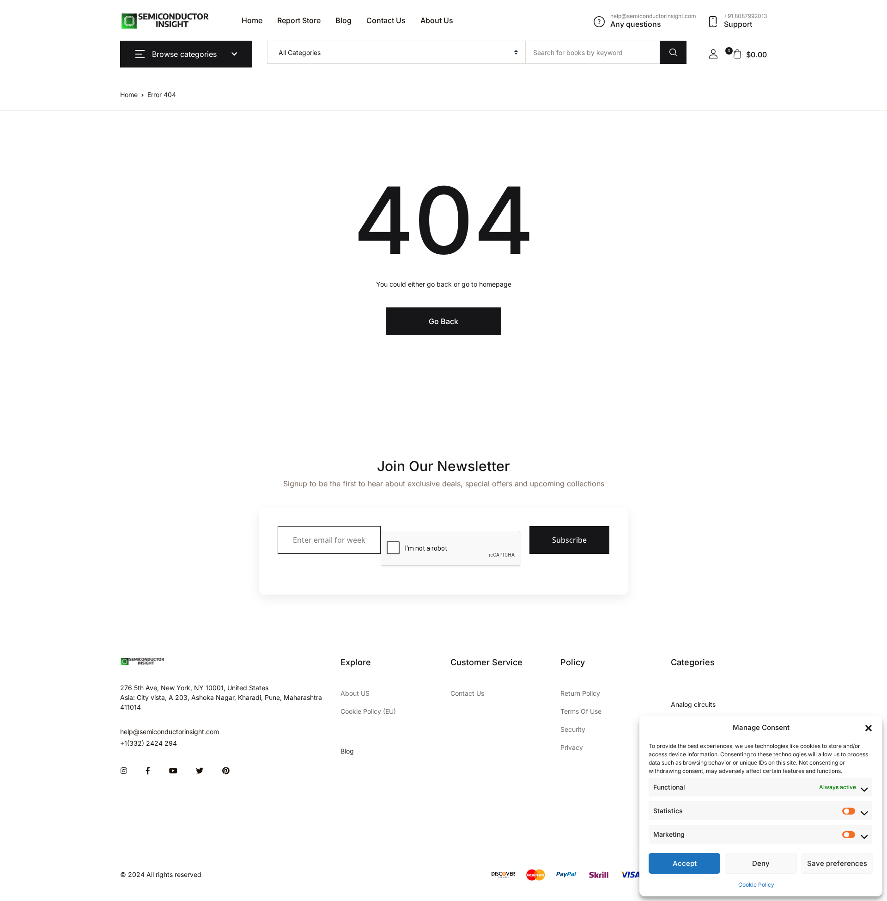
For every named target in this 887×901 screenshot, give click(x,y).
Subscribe (569, 540)
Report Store (299, 20)
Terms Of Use (580, 711)
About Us (436, 20)
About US (355, 693)
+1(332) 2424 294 (148, 743)
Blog (343, 20)
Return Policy (580, 693)
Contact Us (386, 20)
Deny (761, 863)
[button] (868, 727)
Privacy (571, 747)
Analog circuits (693, 704)
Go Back (443, 321)
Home (252, 20)
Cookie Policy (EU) (368, 711)
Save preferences (837, 863)
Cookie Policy (756, 884)
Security (572, 729)
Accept (685, 863)
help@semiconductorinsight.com (169, 732)
